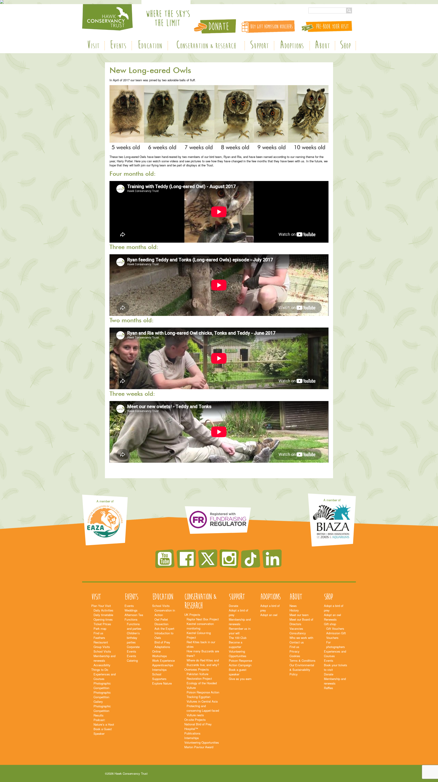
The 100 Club (237, 637)
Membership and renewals (104, 658)
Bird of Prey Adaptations (162, 644)
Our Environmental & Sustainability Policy (301, 669)
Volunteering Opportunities (201, 742)
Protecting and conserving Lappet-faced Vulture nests (203, 710)
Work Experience (163, 660)
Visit (93, 45)
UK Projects (192, 614)
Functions (131, 619)
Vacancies (296, 628)
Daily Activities (103, 610)
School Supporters (159, 676)
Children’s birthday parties (133, 637)
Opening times (103, 619)
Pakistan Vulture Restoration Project (199, 676)
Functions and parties (134, 626)
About (322, 45)
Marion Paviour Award (198, 747)
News (293, 606)
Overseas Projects (196, 669)
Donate (233, 606)
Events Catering (132, 658)
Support (259, 45)
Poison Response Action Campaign (240, 662)
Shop (345, 45)
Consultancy (297, 633)
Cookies (294, 656)
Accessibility (102, 665)
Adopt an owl (268, 615)
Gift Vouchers (335, 628)
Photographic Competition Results (102, 710)
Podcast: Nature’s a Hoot (104, 722)
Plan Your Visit (101, 606)
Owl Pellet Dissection (161, 621)
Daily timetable (103, 615)
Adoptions (292, 45)
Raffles (328, 688)
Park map (100, 628)
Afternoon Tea (134, 615)
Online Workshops (159, 653)
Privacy (294, 651)
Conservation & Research (206, 45)
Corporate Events (133, 649)
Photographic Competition (102, 685)
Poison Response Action (203, 692)
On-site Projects (195, 719)
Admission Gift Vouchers (336, 635)
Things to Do (99, 669)
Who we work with (301, 637)
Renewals (330, 619)
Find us (98, 633)
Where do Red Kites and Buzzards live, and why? (203, 662)
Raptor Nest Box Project (203, 619)
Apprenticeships (162, 665)
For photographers (335, 644)
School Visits (102, 651)
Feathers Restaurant (101, 639)
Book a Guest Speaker (103, 731)
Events (118, 45)
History (294, 610)
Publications (192, 733)
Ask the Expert (164, 628)
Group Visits (102, 647)
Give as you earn (240, 679)
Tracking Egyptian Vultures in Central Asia (202, 699)
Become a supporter (235, 644)
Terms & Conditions (302, 660)
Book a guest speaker (237, 671)
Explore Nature (162, 683)
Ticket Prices (102, 624)
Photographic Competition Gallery (102, 697)
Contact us (296, 642)
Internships (159, 669)
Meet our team (299, 615)
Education (150, 45)
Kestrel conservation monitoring (200, 626)
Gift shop (330, 624)
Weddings (131, 610)
